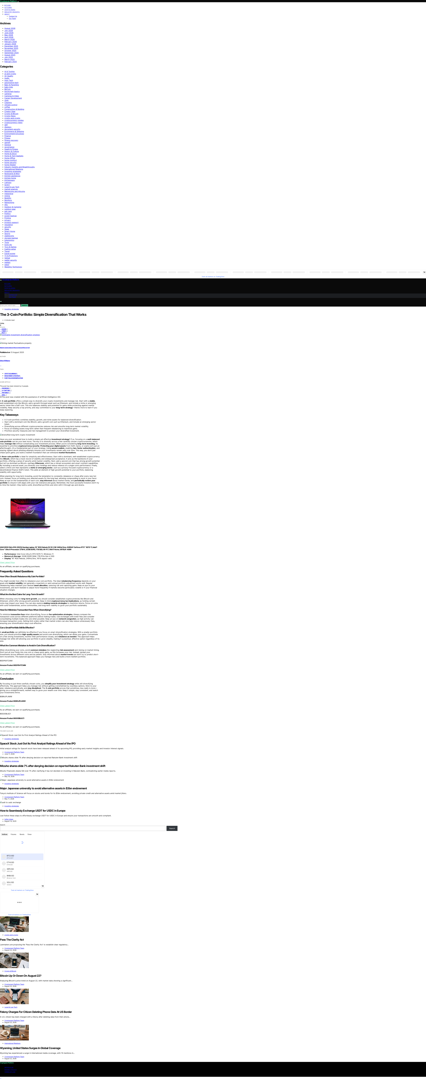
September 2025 (11, 53)
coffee (7, 107)
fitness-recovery (11, 140)
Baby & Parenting (11, 85)
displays (7, 127)
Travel (7, 251)
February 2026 (10, 42)
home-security (10, 162)
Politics (7, 213)
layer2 (7, 185)
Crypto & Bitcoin (11, 114)
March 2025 (9, 59)
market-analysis (11, 189)
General (7, 145)
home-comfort (10, 160)
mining (7, 196)
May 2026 (8, 35)
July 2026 (8, 30)
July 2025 (8, 57)
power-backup (10, 216)
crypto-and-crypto (12, 118)
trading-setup (10, 249)
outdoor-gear (10, 209)
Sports (7, 233)
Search (24, 305)
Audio (6, 78)
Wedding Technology (13, 267)
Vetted (7, 258)
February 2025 (10, 61)
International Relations (13, 169)
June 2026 (8, 33)
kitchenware (9, 180)
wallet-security (10, 260)
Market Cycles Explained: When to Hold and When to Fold (15, 347)
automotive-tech (11, 82)
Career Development (13, 98)
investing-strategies (12, 171)
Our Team (12, 18)
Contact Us (13, 16)
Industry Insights (12, 12)
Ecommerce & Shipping (14, 131)
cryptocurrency (10, 373)
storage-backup (11, 238)
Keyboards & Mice (12, 173)
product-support (11, 222)
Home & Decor (10, 154)
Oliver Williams (5, 361)
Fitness (7, 138)
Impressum (8, 1067)
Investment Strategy (12, 376)
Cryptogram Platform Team (14, 752)
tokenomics (9, 240)
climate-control (10, 105)
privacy (7, 220)
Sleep (6, 229)
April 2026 (8, 37)
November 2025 (11, 48)
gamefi (7, 142)
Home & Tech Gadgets (13, 156)
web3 (6, 265)
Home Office (9, 158)
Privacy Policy (10, 1069)
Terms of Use (9, 1072)
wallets (7, 262)
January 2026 (10, 44)
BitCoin (7, 5)
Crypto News (9, 10)
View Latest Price (7, 562)
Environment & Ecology (14, 134)
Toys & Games (10, 247)
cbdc (6, 100)
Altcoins (8, 7)
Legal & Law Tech (11, 187)
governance (9, 147)
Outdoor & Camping (12, 207)
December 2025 (11, 46)
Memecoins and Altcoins (14, 191)
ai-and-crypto (10, 74)
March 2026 (9, 39)
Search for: (4, 303)
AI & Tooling (9, 71)
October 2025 (10, 50)
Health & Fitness (11, 149)
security (7, 227)
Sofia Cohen (8, 819)
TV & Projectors (11, 256)
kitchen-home (10, 178)
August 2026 (9, 28)
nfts (6, 205)
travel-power (9, 253)
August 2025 (9, 55)
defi (6, 125)
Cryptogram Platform (8, 1)
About (7, 14)
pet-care (8, 211)
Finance (7, 136)
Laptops (7, 182)
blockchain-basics (12, 91)
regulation (8, 225)
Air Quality (8, 76)
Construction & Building (14, 109)
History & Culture (11, 151)
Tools (6, 242)
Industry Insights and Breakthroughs (19, 167)
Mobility (7, 198)
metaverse (8, 193)
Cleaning (8, 102)
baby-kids (8, 87)
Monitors (8, 200)
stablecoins (9, 236)
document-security (12, 129)
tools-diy (8, 245)
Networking (9, 202)
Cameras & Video (11, 96)
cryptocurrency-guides (14, 120)
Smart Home (9, 231)
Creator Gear (9, 111)
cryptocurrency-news (13, 122)
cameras (8, 94)
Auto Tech (8, 80)
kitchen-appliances (12, 176)
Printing (7, 218)
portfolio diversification (13, 378)
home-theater (10, 165)
